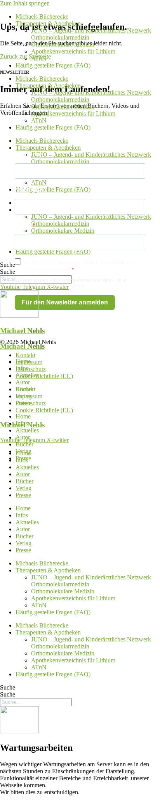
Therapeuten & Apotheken (48, 23)
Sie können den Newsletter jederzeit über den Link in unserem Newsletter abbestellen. (71, 283)
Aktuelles (27, 375)
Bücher (24, 389)
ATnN (39, 58)
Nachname (31, 190)
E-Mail (24, 225)
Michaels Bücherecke (42, 16)
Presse (23, 403)
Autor (23, 382)
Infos (22, 368)
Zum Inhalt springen (25, 3)
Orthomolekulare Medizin (62, 44)
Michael (22, 331)
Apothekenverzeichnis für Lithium (73, 51)
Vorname (28, 154)
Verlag (23, 396)
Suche (7, 264)
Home (23, 361)
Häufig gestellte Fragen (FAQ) (53, 65)
